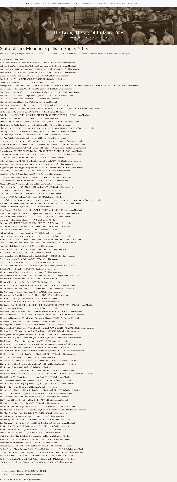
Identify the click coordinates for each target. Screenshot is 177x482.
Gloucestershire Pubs (87, 3)
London (112, 3)
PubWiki (28, 3)
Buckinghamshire (64, 3)
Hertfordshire (102, 3)
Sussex (129, 3)
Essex (75, 3)
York (136, 3)
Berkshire (52, 3)
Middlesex (121, 3)
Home (37, 3)
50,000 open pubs (123, 53)
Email (44, 3)
